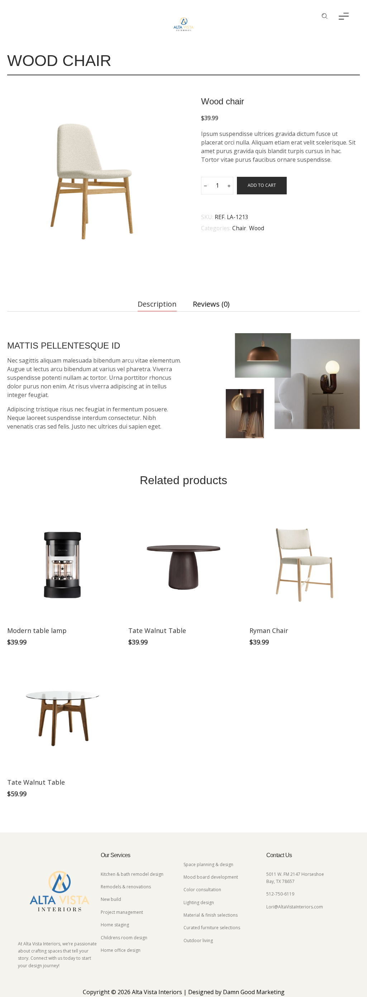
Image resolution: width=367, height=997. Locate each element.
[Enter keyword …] (325, 16)
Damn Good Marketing (254, 992)
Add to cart (262, 185)
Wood (256, 228)
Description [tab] (157, 304)
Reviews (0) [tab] (211, 304)
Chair (239, 228)
